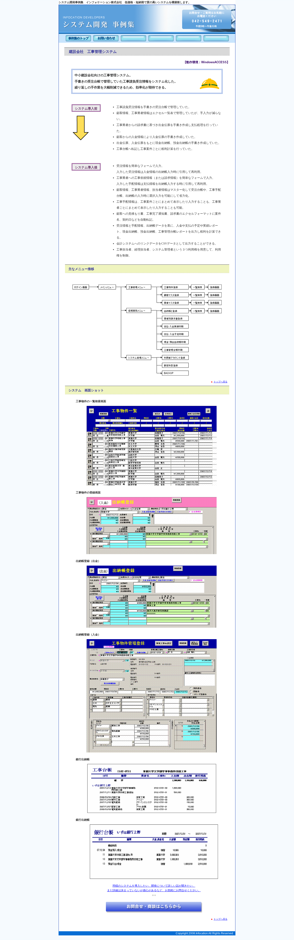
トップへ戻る (220, 381)
